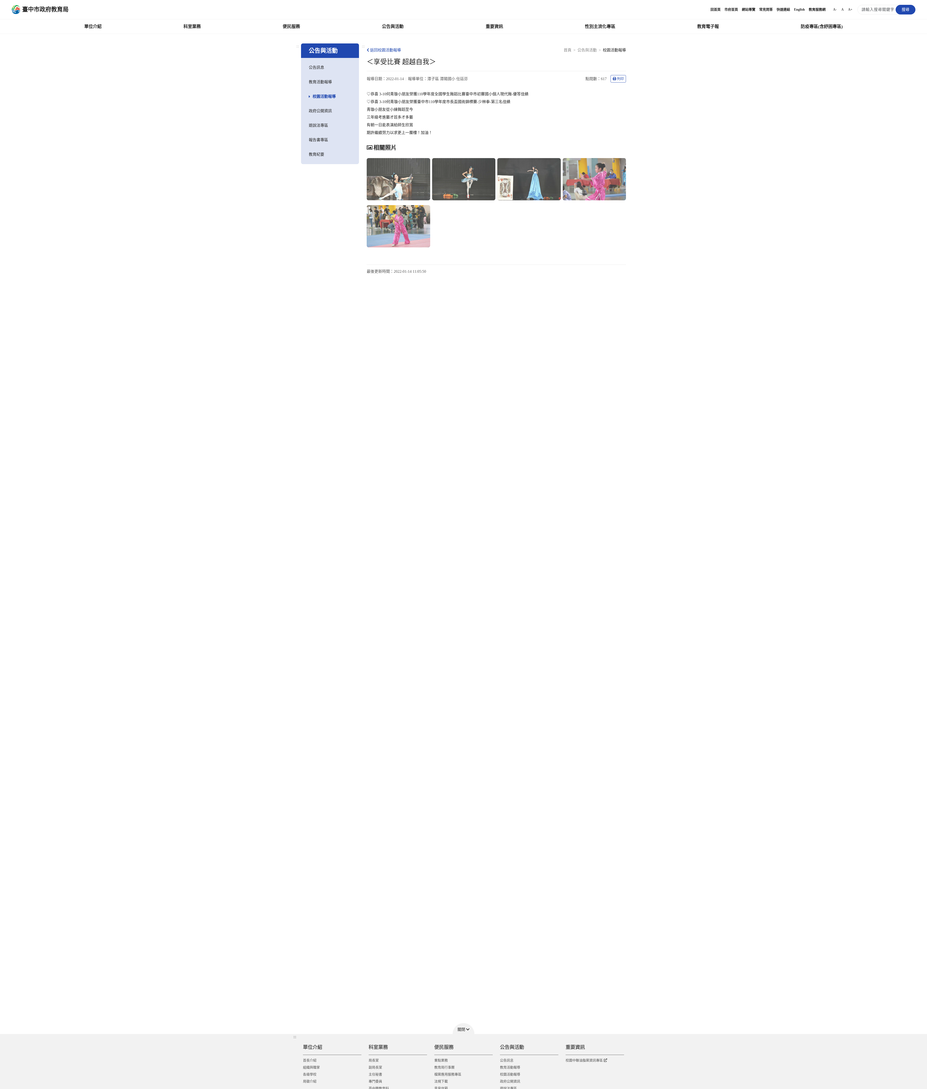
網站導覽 (748, 9)
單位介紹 (93, 26)
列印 (620, 79)
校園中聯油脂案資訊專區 (584, 1060)
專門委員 (375, 1081)
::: (297, 46)
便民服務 (291, 26)
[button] (463, 1028)
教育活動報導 (320, 82)
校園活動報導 (324, 96)
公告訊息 (316, 67)
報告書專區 (318, 140)
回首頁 (715, 9)
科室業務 (192, 26)
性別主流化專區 (600, 26)
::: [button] (294, 1037)
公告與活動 (393, 26)
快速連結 (783, 9)
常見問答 (766, 9)
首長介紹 (309, 1060)
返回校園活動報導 (385, 50)
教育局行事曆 (444, 1067)
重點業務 (441, 1060)
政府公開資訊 (320, 111)
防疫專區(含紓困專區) (822, 26)
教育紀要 (316, 154)
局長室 (374, 1060)
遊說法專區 (318, 125)
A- (835, 9)
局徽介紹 (309, 1081)
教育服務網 (817, 9)
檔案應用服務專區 (447, 1074)
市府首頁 (731, 9)
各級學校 (309, 1074)
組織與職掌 (311, 1067)
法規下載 (441, 1081)
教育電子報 (708, 26)
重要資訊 (494, 26)
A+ (850, 9)
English (799, 9)
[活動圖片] (398, 179)
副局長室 (375, 1067)
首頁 (567, 50)
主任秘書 (375, 1074)
